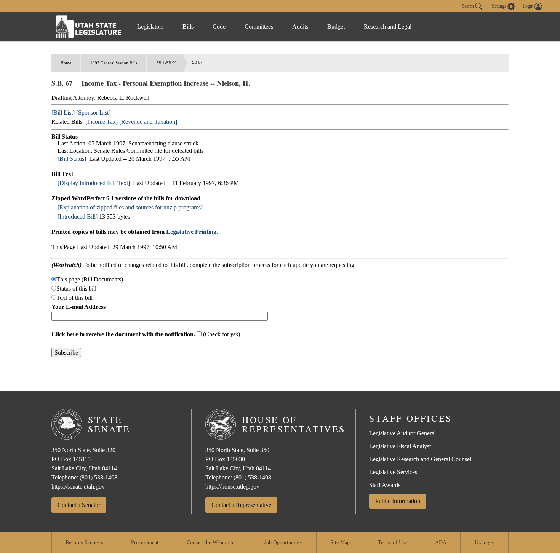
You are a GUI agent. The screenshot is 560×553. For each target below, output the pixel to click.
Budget (336, 26)
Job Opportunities (283, 542)
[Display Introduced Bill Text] (94, 183)
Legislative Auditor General (402, 433)
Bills (188, 26)
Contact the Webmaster (211, 542)
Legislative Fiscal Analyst (400, 446)
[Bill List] (63, 112)
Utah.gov (484, 542)
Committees (259, 26)
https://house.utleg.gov (232, 486)
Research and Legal (387, 26)
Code (219, 26)
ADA (440, 542)
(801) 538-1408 (98, 477)
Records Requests (84, 542)
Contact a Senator (79, 505)
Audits (300, 26)
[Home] (89, 26)
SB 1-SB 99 (166, 63)
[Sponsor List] (93, 112)
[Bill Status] (72, 158)
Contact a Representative (241, 505)
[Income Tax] (101, 121)
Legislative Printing (191, 232)
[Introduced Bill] (78, 216)
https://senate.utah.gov (78, 486)
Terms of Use (392, 542)
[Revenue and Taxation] (148, 121)
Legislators (150, 26)
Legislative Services (393, 472)
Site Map (340, 542)
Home (66, 63)
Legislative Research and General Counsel (420, 459)
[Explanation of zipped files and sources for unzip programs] (130, 207)
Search (468, 5)
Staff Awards (384, 485)
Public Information (397, 501)
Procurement (144, 542)
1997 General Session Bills (113, 63)
